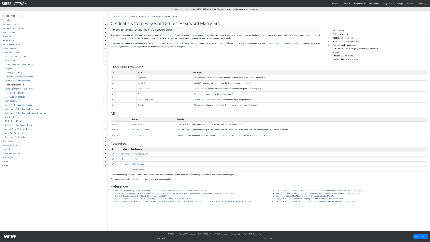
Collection (7, 149)
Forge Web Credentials (14, 97)
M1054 (115, 130)
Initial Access (9, 32)
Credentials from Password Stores (19, 65)
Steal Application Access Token (18, 125)
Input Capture (10, 101)
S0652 (114, 83)
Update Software (137, 135)
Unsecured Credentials (14, 137)
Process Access (137, 169)
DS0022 (115, 159)
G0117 (115, 78)
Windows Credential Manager (19, 81)
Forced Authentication (14, 93)
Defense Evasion (10, 48)
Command (125, 154)
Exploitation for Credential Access (19, 89)
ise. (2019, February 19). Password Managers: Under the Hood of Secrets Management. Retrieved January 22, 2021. (160, 191)
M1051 (115, 135)
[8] (233, 93)
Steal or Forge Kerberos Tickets (18, 129)
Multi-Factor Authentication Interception (22, 109)
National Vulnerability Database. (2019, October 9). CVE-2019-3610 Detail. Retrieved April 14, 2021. (154, 199)
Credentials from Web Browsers (20, 77)
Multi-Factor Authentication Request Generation (25, 113)
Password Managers (15, 85)
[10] (242, 124)
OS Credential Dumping (14, 121)
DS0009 (115, 164)
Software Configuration (140, 130)
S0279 (114, 94)
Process (124, 164)
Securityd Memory (14, 73)
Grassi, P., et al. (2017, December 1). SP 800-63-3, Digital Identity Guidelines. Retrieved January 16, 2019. (316, 201)
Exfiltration (8, 157)
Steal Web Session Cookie (16, 133)
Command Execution (139, 154)
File (122, 159)
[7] (251, 82)
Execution (7, 36)
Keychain (10, 69)
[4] (299, 43)
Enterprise (6, 20)
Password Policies (138, 124)
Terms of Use (161, 239)
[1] (173, 35)
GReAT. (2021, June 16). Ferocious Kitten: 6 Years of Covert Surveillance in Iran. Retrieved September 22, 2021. (318, 193)
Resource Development (13, 28)
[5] (184, 46)
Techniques (122, 16)
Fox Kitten (142, 78)
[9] (254, 99)
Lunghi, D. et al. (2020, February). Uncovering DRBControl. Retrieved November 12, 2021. (309, 199)
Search (421, 4)
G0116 (115, 89)
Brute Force (9, 60)
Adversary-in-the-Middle (15, 56)
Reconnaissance (10, 24)
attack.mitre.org (252, 9)
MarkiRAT (142, 83)
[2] (226, 43)
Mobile (5, 165)
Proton (140, 94)
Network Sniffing (11, 117)
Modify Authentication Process (18, 105)
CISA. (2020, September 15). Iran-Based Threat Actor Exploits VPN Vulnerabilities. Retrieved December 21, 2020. (319, 191)
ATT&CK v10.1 (268, 239)
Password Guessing (132, 47)
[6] (264, 77)
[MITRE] (10, 236)
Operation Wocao (145, 89)
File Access (135, 159)
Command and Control (13, 153)
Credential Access (11, 52)
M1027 (115, 124)
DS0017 (115, 154)
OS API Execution (138, 164)
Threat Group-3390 (145, 100)
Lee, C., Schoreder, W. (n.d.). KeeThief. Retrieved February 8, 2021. (141, 196)
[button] (346, 4)
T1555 (351, 34)
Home (113, 16)
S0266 (114, 105)
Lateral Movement (11, 145)
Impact (6, 161)
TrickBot (141, 105)
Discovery (7, 141)
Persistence (8, 40)
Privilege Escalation (11, 44)
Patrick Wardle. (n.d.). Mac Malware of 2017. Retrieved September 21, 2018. (304, 196)
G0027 (115, 100)
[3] (228, 43)
